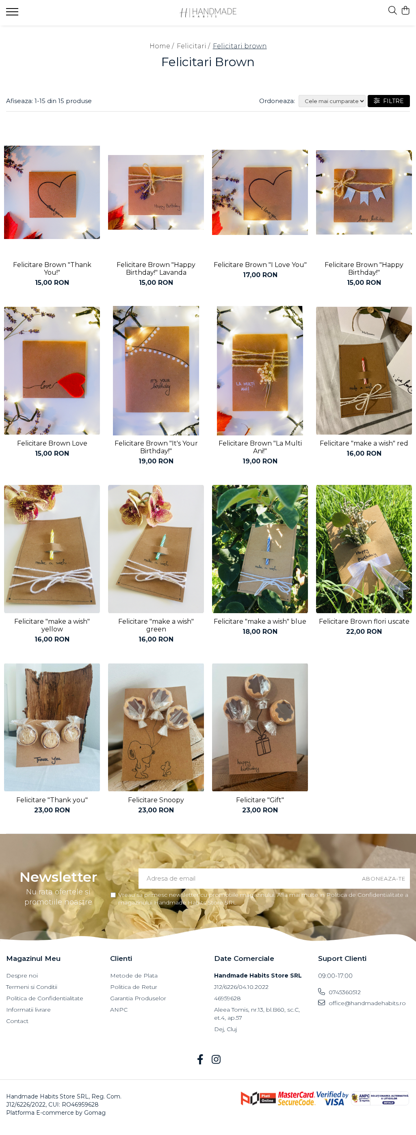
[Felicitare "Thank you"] (52, 727)
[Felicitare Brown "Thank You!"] (52, 192)
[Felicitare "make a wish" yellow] (52, 549)
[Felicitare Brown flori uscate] (364, 549)
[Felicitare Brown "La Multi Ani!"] (260, 370)
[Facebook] (200, 1060)
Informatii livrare (28, 1009)
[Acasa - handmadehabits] (208, 12)
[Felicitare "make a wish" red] (364, 370)
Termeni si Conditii (31, 987)
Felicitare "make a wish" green (156, 625)
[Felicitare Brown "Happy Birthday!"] (364, 192)
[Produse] (13, 14)
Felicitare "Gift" (260, 800)
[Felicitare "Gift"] (260, 727)
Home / (163, 46)
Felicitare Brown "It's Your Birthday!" (156, 447)
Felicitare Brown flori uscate (364, 621)
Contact (17, 1021)
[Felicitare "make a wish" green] (156, 549)
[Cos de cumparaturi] (405, 10)
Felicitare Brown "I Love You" (260, 265)
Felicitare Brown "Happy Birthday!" (364, 268)
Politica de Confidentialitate (44, 998)
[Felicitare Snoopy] (156, 727)
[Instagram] (216, 1060)
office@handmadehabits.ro (366, 1003)
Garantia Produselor (138, 998)
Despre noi (22, 975)
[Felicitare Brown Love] (52, 370)
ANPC (119, 1009)
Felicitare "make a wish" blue (260, 621)
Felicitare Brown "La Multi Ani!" (260, 447)
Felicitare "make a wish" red (364, 443)
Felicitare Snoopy (156, 800)
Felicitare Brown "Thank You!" (52, 268)
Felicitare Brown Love (52, 443)
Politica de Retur (133, 987)
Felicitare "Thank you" (52, 800)
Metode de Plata (134, 975)
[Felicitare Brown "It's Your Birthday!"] (156, 370)
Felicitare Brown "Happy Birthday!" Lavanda (156, 268)
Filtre (392, 101)
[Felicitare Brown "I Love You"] (260, 192)
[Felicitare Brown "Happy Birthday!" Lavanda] (156, 192)
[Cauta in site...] (392, 10)
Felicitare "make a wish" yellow (52, 625)
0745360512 (344, 992)
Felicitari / (194, 46)
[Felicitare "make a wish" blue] (260, 549)
